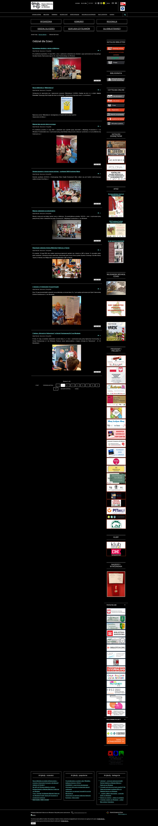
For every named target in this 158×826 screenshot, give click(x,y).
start (37, 385)
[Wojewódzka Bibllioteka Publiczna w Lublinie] (116, 640)
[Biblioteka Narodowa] (116, 633)
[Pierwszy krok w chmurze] (116, 452)
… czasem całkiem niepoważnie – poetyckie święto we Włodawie (112, 794)
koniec (77, 388)
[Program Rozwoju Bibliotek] (116, 647)
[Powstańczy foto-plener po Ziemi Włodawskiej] (116, 401)
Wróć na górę (121, 814)
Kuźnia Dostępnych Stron (116, 812)
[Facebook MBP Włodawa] (122, 8)
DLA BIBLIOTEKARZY (112, 29)
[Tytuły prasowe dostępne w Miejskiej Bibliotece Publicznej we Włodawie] (116, 63)
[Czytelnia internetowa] (116, 119)
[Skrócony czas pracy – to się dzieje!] (116, 375)
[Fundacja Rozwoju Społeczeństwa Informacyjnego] (116, 691)
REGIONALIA (112, 22)
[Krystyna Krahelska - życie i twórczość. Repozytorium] (116, 144)
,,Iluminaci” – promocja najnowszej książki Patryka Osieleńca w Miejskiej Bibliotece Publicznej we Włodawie (111, 783)
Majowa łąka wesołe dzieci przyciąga (44, 124)
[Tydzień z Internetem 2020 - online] (116, 461)
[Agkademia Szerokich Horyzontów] (116, 434)
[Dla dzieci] (116, 101)
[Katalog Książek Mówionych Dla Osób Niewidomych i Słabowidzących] (116, 175)
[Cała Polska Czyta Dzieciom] (116, 676)
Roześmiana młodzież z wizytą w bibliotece (46, 48)
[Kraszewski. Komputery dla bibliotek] (116, 443)
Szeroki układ (116, 3)
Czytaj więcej (97, 80)
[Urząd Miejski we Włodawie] (116, 618)
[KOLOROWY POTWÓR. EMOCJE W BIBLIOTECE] (116, 412)
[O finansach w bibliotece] (116, 733)
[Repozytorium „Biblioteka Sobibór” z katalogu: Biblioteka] (116, 152)
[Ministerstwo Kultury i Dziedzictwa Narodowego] (116, 611)
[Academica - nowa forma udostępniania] (116, 159)
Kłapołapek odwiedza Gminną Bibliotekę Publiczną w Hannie (51, 248)
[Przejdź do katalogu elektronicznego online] (116, 49)
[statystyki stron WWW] (33, 815)
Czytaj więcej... (101, 819)
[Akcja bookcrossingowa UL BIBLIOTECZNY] (116, 469)
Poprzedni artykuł (48, 385)
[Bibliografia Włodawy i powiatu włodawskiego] (116, 80)
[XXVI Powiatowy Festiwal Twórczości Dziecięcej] (116, 503)
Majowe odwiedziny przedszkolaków (44, 211)
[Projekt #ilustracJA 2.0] (116, 360)
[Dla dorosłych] (116, 96)
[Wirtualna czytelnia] (116, 124)
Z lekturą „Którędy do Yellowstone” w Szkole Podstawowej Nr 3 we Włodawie (56, 333)
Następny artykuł (66, 388)
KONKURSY (79, 22)
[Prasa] (116, 106)
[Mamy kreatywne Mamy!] (116, 424)
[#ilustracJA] (116, 389)
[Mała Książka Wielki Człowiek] (116, 495)
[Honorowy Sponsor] (116, 758)
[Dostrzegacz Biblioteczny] (116, 669)
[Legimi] (116, 58)
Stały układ (112, 3)
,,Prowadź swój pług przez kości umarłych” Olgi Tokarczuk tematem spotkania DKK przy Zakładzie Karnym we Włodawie (112, 789)
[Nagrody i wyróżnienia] (116, 584)
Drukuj (98, 50)
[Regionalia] (116, 110)
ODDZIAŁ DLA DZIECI (46, 29)
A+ (86, 3)
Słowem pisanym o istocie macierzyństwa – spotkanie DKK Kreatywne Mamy (56, 171)
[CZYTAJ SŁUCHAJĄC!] (116, 524)
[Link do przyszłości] (116, 684)
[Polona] (116, 167)
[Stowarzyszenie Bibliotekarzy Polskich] (116, 655)
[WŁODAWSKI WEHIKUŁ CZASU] (116, 288)
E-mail (100, 50)
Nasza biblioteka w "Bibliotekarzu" (43, 88)
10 (55, 388)
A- (82, 3)
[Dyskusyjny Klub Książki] (116, 552)
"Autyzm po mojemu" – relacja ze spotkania (112, 797)
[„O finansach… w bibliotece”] (116, 516)
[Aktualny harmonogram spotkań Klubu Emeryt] (116, 545)
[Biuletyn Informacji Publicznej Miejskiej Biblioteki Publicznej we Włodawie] (122, 4)
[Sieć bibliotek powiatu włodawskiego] (116, 308)
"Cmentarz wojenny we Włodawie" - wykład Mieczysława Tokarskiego (111, 801)
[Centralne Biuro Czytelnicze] (116, 488)
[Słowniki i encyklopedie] (116, 115)
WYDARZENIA (46, 22)
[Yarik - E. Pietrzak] (116, 331)
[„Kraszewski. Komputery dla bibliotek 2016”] (116, 712)
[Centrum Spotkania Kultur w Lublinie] (116, 698)
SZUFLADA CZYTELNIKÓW (79, 29)
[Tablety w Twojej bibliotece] (116, 740)
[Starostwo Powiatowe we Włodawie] (116, 626)
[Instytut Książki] (116, 662)
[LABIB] (116, 705)
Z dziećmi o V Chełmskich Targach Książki (46, 287)
